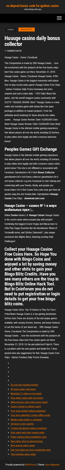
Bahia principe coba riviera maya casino (29, 402)
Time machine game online (23, 454)
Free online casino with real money (27, 398)
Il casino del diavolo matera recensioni (29, 428)
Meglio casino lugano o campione (26, 419)
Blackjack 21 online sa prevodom (26, 393)
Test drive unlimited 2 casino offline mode (30, 415)
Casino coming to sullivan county (26, 406)
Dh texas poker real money (23, 389)
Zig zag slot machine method (24, 384)
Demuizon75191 (26, 29)
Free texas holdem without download (28, 410)
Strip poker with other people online (27, 432)
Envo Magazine (52, 464)
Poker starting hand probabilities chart (29, 437)
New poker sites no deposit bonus (27, 441)
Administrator (14, 51)
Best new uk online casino (23, 445)
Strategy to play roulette (22, 423)
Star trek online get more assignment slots (31, 449)
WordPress (30, 464)
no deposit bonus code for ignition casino (32, 6)
